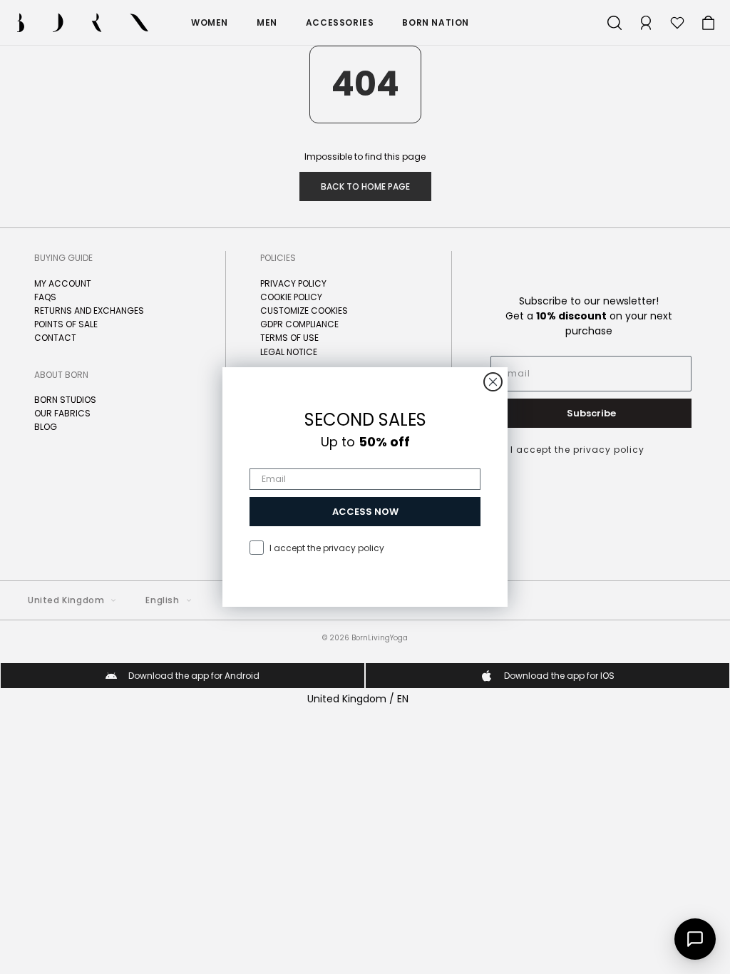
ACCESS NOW (365, 511)
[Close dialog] (493, 382)
